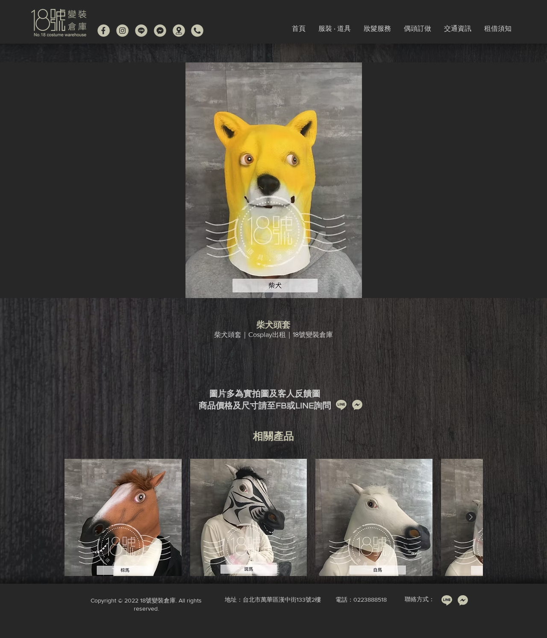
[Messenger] (160, 31)
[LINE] (141, 31)
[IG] (122, 31)
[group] (273, 517)
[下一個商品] (471, 517)
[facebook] (104, 31)
